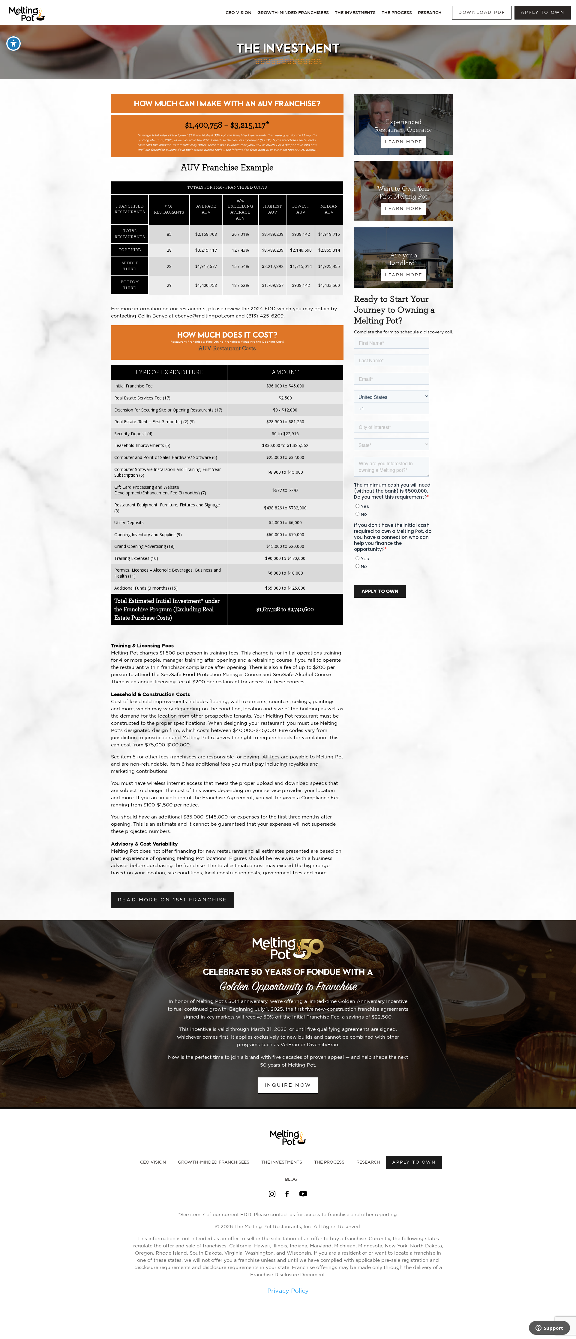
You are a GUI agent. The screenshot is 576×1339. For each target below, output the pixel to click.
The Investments (355, 13)
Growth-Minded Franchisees (293, 13)
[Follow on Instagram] (272, 1194)
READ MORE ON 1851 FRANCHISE (172, 899)
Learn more (403, 209)
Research (430, 13)
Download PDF (482, 13)
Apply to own (543, 13)
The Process (397, 13)
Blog (291, 1179)
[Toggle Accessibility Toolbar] (13, 43)
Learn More (403, 142)
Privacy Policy (288, 1291)
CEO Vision (238, 13)
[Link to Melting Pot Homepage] (27, 23)
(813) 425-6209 (265, 316)
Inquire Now (288, 1085)
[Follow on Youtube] (303, 1193)
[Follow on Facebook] (287, 1194)
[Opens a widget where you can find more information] (549, 1328)
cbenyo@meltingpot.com (204, 316)
